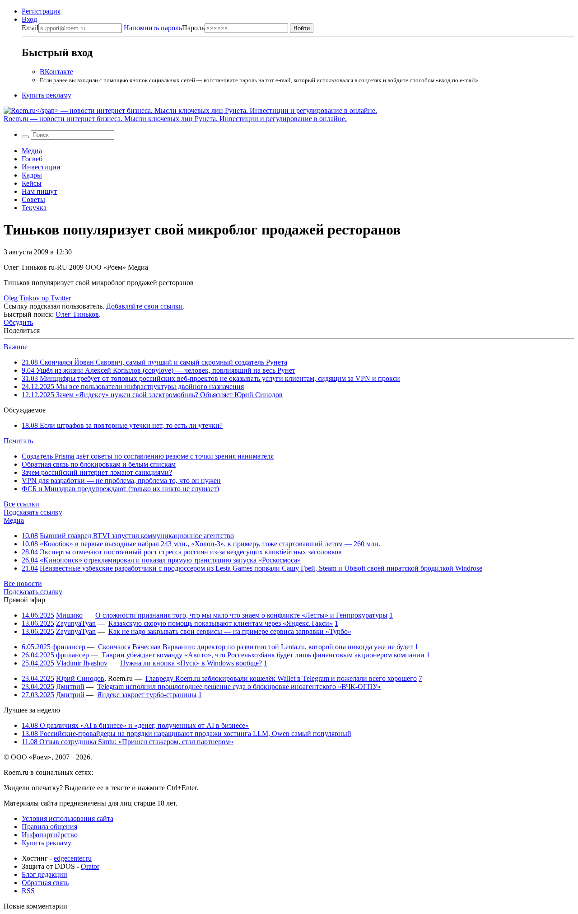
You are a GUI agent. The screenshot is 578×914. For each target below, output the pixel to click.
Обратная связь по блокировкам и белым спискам (99, 464)
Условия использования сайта (67, 818)
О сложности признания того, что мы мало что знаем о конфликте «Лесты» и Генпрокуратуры (241, 615)
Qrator (90, 866)
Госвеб (32, 159)
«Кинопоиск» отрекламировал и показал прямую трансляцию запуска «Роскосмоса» (170, 560)
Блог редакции (44, 874)
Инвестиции (41, 167)
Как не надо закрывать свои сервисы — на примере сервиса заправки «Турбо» (229, 631)
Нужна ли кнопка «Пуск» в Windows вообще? (191, 663)
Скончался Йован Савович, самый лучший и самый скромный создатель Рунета (154, 362)
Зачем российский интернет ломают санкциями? (97, 472)
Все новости (23, 583)
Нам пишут (39, 191)
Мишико (69, 615)
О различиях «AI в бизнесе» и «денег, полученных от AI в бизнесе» (135, 725)
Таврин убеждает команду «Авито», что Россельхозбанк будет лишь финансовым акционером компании (263, 655)
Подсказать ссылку (33, 512)
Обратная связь (45, 882)
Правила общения (49, 826)
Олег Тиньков (77, 314)
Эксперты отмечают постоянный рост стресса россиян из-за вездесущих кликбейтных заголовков (191, 552)
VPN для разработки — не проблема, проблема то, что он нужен (121, 480)
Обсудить (18, 322)
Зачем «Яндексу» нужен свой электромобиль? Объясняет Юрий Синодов (152, 394)
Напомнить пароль (153, 28)
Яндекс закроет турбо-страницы (146, 694)
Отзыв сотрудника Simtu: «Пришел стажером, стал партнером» (127, 741)
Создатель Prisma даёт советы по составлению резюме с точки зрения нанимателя (148, 456)
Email (30, 28)
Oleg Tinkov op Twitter (37, 298)
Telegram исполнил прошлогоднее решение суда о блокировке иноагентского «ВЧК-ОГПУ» (239, 686)
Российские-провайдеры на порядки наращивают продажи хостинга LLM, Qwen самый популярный (186, 733)
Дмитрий (70, 686)
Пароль (164, 28)
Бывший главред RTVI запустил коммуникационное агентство (137, 535)
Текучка (34, 207)
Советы (33, 199)
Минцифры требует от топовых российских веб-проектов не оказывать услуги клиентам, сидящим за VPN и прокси (211, 378)
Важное (16, 347)
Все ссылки (21, 504)
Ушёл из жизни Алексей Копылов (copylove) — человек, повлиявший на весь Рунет (158, 370)
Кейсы (32, 183)
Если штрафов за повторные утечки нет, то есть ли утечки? (122, 425)
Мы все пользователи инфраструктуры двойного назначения (133, 386)
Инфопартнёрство (50, 835)
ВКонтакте (56, 71)
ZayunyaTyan (76, 623)
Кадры (32, 175)
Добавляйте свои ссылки (144, 306)
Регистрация (41, 11)
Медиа (32, 151)
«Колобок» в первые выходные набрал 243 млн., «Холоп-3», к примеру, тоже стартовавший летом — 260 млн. (210, 544)
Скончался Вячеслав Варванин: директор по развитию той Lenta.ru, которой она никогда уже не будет (255, 647)
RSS (28, 891)
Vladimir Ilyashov (81, 663)
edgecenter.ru (73, 858)
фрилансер (68, 647)
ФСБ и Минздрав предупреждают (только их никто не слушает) (120, 488)
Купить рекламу (46, 95)
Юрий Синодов (80, 678)
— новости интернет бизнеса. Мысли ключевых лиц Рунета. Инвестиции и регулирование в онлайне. (175, 118)
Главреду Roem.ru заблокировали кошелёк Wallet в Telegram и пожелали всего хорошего (281, 678)
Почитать (18, 441)
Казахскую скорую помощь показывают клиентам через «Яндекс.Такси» (220, 623)
